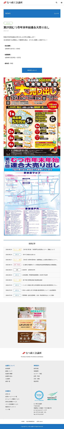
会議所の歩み (8, 376)
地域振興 (36, 371)
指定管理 (36, 381)
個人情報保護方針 (30, 421)
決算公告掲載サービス (11, 401)
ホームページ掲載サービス (12, 399)
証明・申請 (37, 376)
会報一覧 (7, 381)
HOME (22, 421)
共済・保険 (37, 378)
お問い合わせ (40, 421)
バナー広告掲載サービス (11, 404)
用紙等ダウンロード (10, 407)
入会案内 (7, 378)
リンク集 (7, 409)
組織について (8, 371)
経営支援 (36, 368)
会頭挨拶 (7, 368)
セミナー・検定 (38, 373)
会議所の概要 (8, 373)
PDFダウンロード (32, 70)
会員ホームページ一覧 (11, 396)
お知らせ (7, 394)
